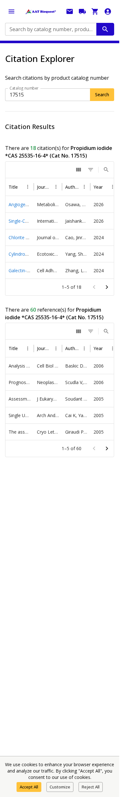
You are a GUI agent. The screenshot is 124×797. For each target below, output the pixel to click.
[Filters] (90, 169)
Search (102, 94)
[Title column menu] (26, 186)
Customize (60, 787)
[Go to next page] (106, 287)
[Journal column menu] (53, 186)
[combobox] (50, 29)
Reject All (91, 787)
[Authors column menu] (80, 186)
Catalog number (24, 88)
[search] (105, 29)
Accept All (29, 787)
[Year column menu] (107, 186)
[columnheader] (18, 187)
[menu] (11, 11)
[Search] (106, 169)
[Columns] (78, 169)
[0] (95, 11)
